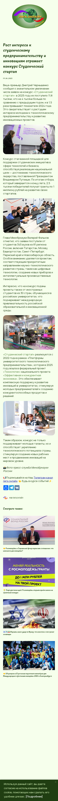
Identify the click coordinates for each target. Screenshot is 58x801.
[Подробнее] (34, 796)
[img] (30, 16)
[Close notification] (55, 782)
